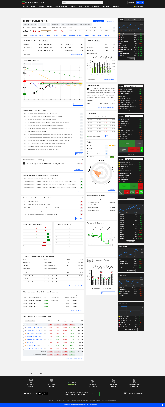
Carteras (72, 6)
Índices (121, 19)
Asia (140, 19)
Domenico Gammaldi (28, 281)
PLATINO (121, 267)
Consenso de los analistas (96, 195)
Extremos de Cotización (63, 224)
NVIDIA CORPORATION (125, 104)
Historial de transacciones (76, 310)
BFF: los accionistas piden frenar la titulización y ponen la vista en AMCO (91, 31)
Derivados (106, 35)
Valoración (72, 35)
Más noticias (79, 153)
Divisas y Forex (130, 241)
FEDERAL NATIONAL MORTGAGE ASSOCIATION (35, 327)
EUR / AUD (121, 230)
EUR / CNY (121, 232)
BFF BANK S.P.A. (30, 324)
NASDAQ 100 (123, 47)
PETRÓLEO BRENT (123, 263)
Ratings (87, 35)
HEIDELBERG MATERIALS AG (127, 164)
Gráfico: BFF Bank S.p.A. (31, 60)
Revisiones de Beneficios (95, 223)
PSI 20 (121, 35)
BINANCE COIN (124, 293)
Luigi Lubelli (25, 265)
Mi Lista (121, 86)
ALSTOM (122, 168)
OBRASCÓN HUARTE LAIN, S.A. (128, 106)
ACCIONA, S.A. (123, 132)
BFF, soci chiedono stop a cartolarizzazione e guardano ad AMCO (43, 208)
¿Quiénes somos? (76, 400)
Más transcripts (78, 169)
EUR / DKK (121, 226)
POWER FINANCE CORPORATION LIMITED (35, 333)
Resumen (25, 35)
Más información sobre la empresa (106, 107)
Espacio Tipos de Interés (131, 329)
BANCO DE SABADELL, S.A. (127, 102)
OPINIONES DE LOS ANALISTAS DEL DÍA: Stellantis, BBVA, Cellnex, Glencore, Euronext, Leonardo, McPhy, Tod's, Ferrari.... (52, 187)
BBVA (121, 127)
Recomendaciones (61, 6)
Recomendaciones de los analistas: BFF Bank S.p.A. (40, 175)
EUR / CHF (121, 218)
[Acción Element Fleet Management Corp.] (45, 349)
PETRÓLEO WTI (122, 261)
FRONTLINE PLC (124, 179)
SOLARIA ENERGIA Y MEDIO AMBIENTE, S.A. (129, 100)
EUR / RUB (121, 220)
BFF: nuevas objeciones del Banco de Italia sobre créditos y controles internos (46, 143)
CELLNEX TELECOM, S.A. (126, 134)
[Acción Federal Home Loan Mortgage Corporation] (45, 331)
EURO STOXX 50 (124, 41)
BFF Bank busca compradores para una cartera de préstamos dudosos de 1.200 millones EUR (50, 134)
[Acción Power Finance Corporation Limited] (45, 334)
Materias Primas (131, 270)
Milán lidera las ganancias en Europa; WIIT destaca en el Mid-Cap (43, 149)
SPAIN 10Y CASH (124, 316)
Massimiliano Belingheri (28, 275)
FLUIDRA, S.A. (123, 125)
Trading (86, 6)
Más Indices (131, 58)
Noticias (33, 6)
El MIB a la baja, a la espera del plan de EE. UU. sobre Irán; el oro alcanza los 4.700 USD (49, 128)
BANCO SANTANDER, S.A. (126, 91)
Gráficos (40, 35)
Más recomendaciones (77, 191)
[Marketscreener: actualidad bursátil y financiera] (33, 2)
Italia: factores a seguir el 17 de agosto (37, 131)
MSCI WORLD (123, 55)
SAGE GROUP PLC (124, 175)
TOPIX (121, 51)
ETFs (113, 35)
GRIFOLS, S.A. (123, 96)
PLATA (120, 265)
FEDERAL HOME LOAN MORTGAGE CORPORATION (35, 330)
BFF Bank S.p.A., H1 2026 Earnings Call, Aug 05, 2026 (45, 163)
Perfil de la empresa (93, 85)
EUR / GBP (121, 216)
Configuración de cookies (63, 400)
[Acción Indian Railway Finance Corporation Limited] (45, 340)
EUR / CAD (121, 228)
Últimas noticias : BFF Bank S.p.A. (34, 110)
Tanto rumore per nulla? (33, 201)
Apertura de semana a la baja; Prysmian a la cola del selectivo (42, 119)
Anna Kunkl (25, 278)
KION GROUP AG (124, 166)
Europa (127, 19)
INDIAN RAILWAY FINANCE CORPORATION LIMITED (35, 339)
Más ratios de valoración (76, 54)
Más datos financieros (109, 79)
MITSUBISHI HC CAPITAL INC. (34, 336)
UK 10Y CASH (123, 326)
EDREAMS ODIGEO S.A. (126, 89)
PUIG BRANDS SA (124, 123)
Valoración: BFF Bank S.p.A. (32, 40)
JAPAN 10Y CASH (124, 322)
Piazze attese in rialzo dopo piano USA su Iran (39, 204)
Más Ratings (111, 189)
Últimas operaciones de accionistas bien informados (40, 292)
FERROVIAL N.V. (124, 138)
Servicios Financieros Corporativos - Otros (37, 316)
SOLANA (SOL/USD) (125, 291)
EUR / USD (121, 214)
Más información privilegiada (75, 285)
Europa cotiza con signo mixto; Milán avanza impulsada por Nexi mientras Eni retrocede (48, 140)
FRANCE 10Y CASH (125, 324)
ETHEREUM (123, 289)
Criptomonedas (122, 275)
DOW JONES (123, 45)
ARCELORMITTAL (124, 119)
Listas (80, 6)
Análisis (41, 6)
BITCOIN (122, 288)
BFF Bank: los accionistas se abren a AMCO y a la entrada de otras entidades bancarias (48, 122)
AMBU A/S (122, 181)
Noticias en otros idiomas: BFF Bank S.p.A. (37, 198)
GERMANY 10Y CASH (125, 320)
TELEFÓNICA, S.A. (124, 108)
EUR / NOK (121, 224)
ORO (120, 259)
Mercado (25, 6)
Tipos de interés (123, 303)
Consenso (79, 35)
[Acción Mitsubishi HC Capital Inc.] (42, 337)
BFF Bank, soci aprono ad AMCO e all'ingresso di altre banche (42, 214)
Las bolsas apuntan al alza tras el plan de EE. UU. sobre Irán (88, 28)
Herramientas (105, 6)
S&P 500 (122, 43)
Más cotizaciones (46, 250)
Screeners (95, 6)
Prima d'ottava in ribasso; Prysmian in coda (38, 211)
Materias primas (123, 246)
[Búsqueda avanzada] (101, 2)
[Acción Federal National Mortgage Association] (45, 328)
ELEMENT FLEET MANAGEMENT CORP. (35, 348)
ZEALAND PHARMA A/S (125, 173)
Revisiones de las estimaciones (107, 254)
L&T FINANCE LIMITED (32, 345)
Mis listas (131, 111)
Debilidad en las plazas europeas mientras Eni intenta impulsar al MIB (44, 146)
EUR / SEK (121, 222)
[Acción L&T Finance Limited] (39, 346)
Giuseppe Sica (26, 262)
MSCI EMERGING (124, 53)
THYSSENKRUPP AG (125, 162)
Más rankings (131, 154)
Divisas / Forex (122, 202)
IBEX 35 (122, 33)
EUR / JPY (121, 238)
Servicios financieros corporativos (107, 103)
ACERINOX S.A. (124, 121)
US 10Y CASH (123, 318)
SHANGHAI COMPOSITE (126, 49)
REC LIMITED (30, 342)
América (134, 19)
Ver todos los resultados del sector (74, 358)
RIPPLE (122, 295)
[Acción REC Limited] (34, 343)
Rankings (116, 6)
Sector (99, 35)
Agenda (49, 6)
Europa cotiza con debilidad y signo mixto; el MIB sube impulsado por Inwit (45, 125)
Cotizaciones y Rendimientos (32, 224)
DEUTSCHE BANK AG (125, 170)
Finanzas (63, 35)
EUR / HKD (121, 234)
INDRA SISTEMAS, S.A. (125, 98)
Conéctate (131, 2)
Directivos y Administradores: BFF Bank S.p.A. (38, 256)
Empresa (55, 35)
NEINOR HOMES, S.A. (125, 93)
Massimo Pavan (26, 268)
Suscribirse (140, 2)
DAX (121, 39)
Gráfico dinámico (78, 104)
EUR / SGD (121, 236)
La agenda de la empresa (108, 292)
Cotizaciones (33, 35)
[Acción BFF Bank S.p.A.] (36, 325)
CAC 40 (122, 37)
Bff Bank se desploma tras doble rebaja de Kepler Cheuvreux (42, 178)
